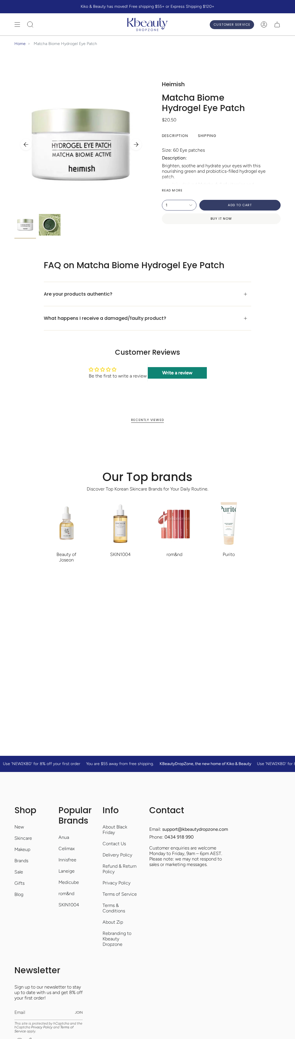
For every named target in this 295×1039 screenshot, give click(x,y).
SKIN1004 (68, 905)
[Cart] (277, 24)
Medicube (68, 882)
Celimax (66, 848)
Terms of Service (120, 894)
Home (20, 43)
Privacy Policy (117, 883)
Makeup (22, 849)
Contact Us (114, 843)
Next (136, 144)
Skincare (23, 838)
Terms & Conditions (114, 908)
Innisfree (67, 860)
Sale (18, 872)
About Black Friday (115, 829)
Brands (21, 860)
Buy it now (221, 218)
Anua (63, 837)
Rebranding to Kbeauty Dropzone (117, 939)
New (19, 827)
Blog (18, 894)
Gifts (19, 883)
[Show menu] (17, 24)
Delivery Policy (117, 855)
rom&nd (66, 893)
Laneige (66, 871)
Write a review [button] (177, 372)
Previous (26, 144)
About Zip (113, 922)
